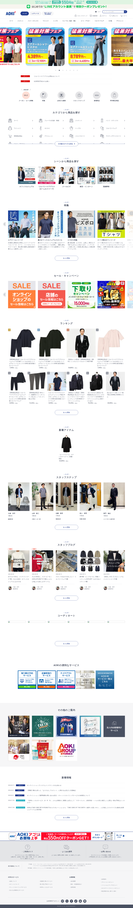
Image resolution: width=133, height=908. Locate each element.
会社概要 (73, 881)
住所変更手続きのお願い (42, 81)
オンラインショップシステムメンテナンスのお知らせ (44, 785)
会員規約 (103, 879)
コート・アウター (85, 21)
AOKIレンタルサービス (46, 887)
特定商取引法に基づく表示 (108, 891)
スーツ (11, 21)
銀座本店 (15, 589)
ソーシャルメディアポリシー (109, 885)
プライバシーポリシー (107, 882)
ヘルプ (98, 11)
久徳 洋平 (16, 587)
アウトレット (119, 21)
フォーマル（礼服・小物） (69, 21)
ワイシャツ (46, 21)
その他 (110, 21)
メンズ (24, 13)
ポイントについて (14, 884)
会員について (13, 881)
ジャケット (20, 21)
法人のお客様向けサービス (16, 890)
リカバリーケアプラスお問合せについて (47, 76)
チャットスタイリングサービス (18, 887)
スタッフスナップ (82, 15)
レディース (35, 13)
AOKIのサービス (13, 877)
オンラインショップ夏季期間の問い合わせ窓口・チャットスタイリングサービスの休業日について (58, 795)
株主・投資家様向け (76, 884)
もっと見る (66, 258)
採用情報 (73, 887)
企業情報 (72, 877)
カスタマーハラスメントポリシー (110, 888)
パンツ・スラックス (33, 21)
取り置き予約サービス (46, 884)
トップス (55, 21)
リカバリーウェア (99, 21)
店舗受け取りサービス (46, 881)
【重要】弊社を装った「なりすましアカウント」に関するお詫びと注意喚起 (51, 790)
